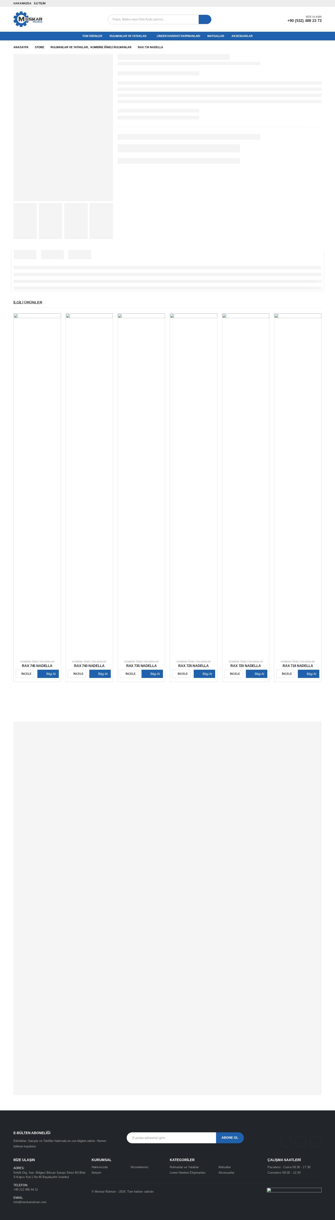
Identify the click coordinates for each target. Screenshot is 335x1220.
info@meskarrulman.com (29, 1202)
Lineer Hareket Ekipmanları (178, 36)
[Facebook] (299, 3)
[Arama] (205, 19)
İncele (26, 673)
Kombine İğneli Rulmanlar (37, 661)
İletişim (40, 3)
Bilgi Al (51, 674)
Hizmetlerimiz (140, 1167)
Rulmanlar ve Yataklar (128, 36)
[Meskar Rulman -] (27, 19)
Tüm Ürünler (92, 36)
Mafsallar (215, 36)
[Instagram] (312, 3)
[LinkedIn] (319, 3)
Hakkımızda (22, 3)
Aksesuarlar (242, 36)
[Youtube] (306, 3)
